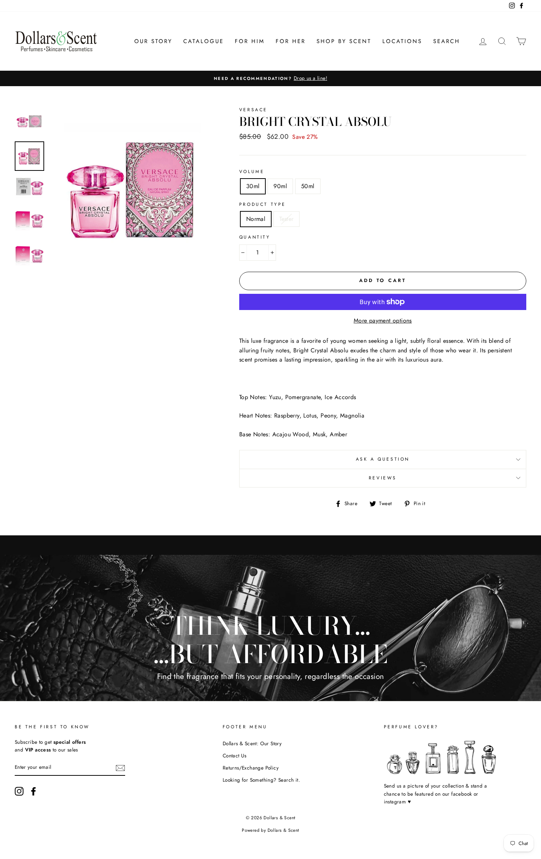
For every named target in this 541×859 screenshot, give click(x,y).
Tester (286, 219)
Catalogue (203, 41)
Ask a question (383, 459)
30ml (253, 186)
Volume (252, 171)
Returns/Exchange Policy (251, 767)
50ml (308, 186)
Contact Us (235, 755)
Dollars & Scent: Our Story (252, 743)
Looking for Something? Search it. (261, 780)
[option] (270, 78)
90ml (280, 186)
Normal (255, 219)
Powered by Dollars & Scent (270, 830)
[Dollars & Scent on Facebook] (33, 791)
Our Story (153, 41)
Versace (253, 109)
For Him (250, 41)
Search (446, 41)
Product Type (262, 204)
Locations (402, 41)
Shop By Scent (344, 41)
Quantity (254, 237)
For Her (290, 41)
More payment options (383, 320)
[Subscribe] (120, 767)
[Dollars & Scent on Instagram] (19, 791)
